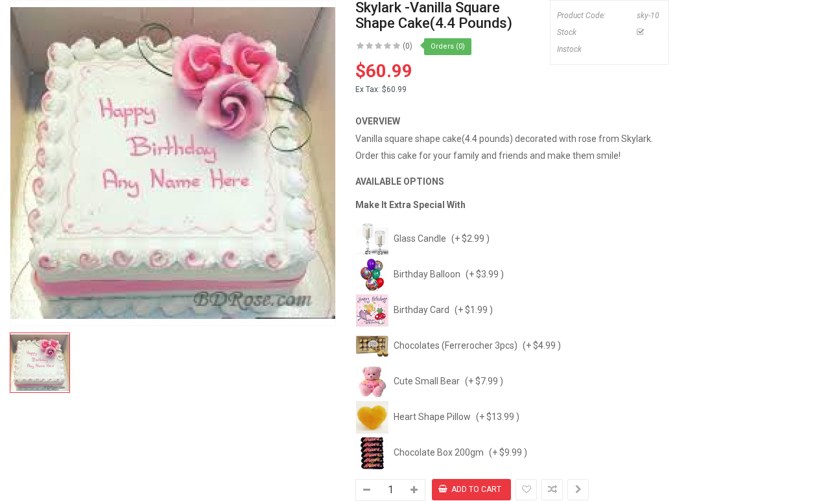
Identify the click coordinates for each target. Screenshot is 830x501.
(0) (407, 46)
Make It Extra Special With (410, 205)
